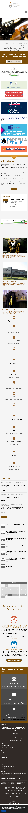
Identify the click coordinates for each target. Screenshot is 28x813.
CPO (14, 408)
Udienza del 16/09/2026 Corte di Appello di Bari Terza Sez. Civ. (16, 565)
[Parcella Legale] (14, 141)
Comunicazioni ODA (14, 341)
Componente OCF (5, 745)
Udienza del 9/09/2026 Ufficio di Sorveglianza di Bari (16, 545)
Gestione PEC (14, 699)
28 (6, 585)
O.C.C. (14, 455)
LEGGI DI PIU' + (3, 490)
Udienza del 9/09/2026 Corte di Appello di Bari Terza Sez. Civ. (16, 539)
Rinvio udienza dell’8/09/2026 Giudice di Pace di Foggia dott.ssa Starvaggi (16, 532)
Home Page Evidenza (5, 754)
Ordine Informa (3, 165)
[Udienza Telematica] (14, 130)
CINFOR (14, 385)
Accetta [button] (4, 810)
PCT (14, 397)
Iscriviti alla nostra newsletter (14, 61)
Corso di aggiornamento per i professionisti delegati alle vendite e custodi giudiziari (14, 168)
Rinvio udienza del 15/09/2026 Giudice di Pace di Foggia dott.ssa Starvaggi (16, 559)
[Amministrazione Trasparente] (14, 221)
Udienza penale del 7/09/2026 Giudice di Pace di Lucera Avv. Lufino (16, 525)
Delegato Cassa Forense (14, 321)
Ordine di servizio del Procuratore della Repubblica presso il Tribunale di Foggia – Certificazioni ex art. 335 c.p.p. (13, 183)
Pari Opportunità (4, 757)
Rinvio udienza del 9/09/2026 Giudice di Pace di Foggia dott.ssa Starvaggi (16, 552)
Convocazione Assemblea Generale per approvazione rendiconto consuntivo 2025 (17, 201)
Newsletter (14, 683)
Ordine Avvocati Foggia (9, 766)
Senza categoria (4, 761)
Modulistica (14, 374)
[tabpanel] (14, 29)
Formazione (14, 363)
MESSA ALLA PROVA (14, 466)
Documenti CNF (4, 750)
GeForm (14, 430)
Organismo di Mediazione (14, 352)
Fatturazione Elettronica (14, 442)
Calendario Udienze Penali (14, 419)
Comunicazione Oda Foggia (20, 164)
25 (6, 594)
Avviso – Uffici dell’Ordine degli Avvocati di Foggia (13, 175)
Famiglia (2, 752)
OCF (14, 329)
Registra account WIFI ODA (14, 715)
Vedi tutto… (3, 571)
